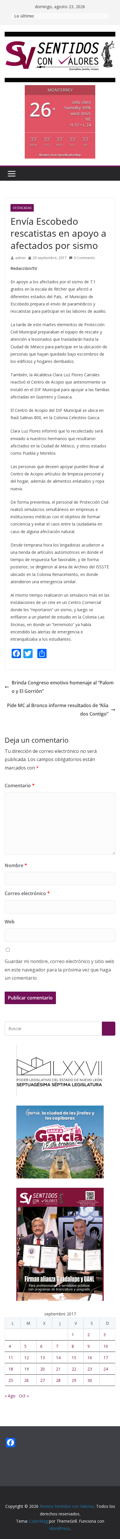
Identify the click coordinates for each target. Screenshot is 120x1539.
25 (10, 1380)
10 (105, 1346)
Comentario (20, 785)
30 (89, 1380)
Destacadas (22, 208)
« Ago (10, 1396)
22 (74, 1369)
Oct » (24, 1396)
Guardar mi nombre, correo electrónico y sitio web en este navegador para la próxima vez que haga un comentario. (59, 969)
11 (10, 1357)
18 (10, 1369)
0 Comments (84, 257)
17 (105, 1357)
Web (10, 921)
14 (58, 1357)
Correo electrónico (27, 893)
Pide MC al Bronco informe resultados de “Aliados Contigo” (57, 709)
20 (42, 1369)
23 (89, 1369)
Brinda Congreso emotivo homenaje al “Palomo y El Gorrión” (63, 686)
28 (58, 1380)
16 (89, 1357)
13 (42, 1357)
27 (42, 1380)
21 (58, 1369)
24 (105, 1369)
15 (74, 1357)
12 (26, 1357)
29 (74, 1380)
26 (26, 1380)
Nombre (16, 865)
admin (20, 257)
